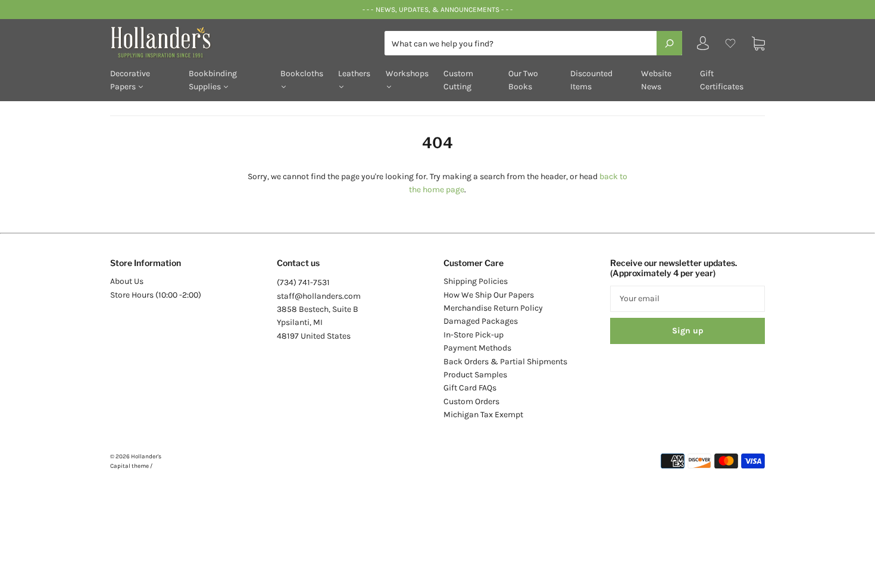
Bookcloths (301, 73)
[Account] (703, 46)
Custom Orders (471, 401)
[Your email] (687, 299)
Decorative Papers (130, 80)
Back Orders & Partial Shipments (505, 362)
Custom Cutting (458, 80)
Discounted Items (591, 80)
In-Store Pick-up (473, 335)
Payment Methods (477, 348)
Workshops (407, 73)
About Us (126, 281)
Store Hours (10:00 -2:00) (155, 295)
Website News (656, 80)
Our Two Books (523, 80)
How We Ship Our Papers (488, 295)
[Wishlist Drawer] (730, 43)
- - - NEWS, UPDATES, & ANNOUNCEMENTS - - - (437, 9)
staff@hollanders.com (319, 296)
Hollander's (146, 456)
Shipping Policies (475, 281)
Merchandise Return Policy (493, 308)
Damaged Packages (480, 321)
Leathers (354, 73)
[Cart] (758, 43)
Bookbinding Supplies (213, 80)
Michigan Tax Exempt (483, 414)
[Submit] (669, 43)
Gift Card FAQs (469, 388)
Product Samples (475, 375)
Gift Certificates (721, 80)
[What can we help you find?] (533, 44)
